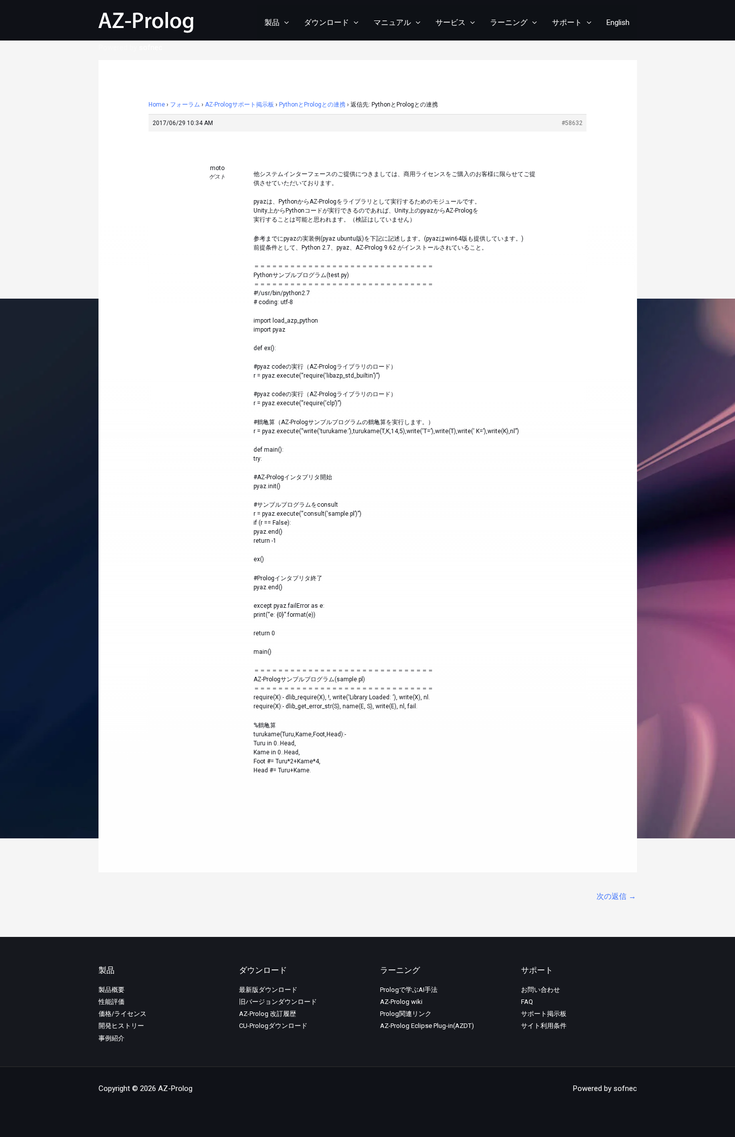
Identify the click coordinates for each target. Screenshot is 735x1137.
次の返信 (616, 896)
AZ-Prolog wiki (401, 1001)
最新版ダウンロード (268, 989)
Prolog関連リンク (406, 1013)
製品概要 (111, 989)
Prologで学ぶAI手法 (409, 989)
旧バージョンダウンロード (278, 1001)
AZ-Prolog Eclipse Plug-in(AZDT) (427, 1025)
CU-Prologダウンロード (273, 1025)
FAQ (527, 1001)
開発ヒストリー (121, 1025)
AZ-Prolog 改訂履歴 (267, 1013)
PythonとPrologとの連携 (312, 104)
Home (156, 104)
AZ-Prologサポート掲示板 (239, 104)
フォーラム (185, 104)
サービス (451, 22)
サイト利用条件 (543, 1025)
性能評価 (111, 1001)
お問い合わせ (540, 989)
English (618, 22)
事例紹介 (111, 1038)
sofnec (150, 47)
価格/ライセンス (122, 1013)
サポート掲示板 (543, 1013)
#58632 (572, 123)
